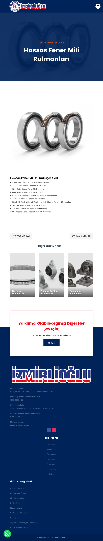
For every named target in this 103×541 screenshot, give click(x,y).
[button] (7, 533)
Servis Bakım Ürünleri (19, 527)
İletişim (51, 474)
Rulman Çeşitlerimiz (18, 488)
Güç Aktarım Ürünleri (18, 493)
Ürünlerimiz (51, 454)
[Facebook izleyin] (49, 430)
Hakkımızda (51, 449)
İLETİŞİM (51, 343)
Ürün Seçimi (51, 464)
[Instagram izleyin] (54, 430)
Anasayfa (51, 444)
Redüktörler (15, 503)
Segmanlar (14, 518)
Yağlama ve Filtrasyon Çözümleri (23, 523)
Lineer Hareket (16, 508)
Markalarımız (51, 469)
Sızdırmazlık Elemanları (19, 513)
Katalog (51, 459)
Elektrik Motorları (17, 498)
